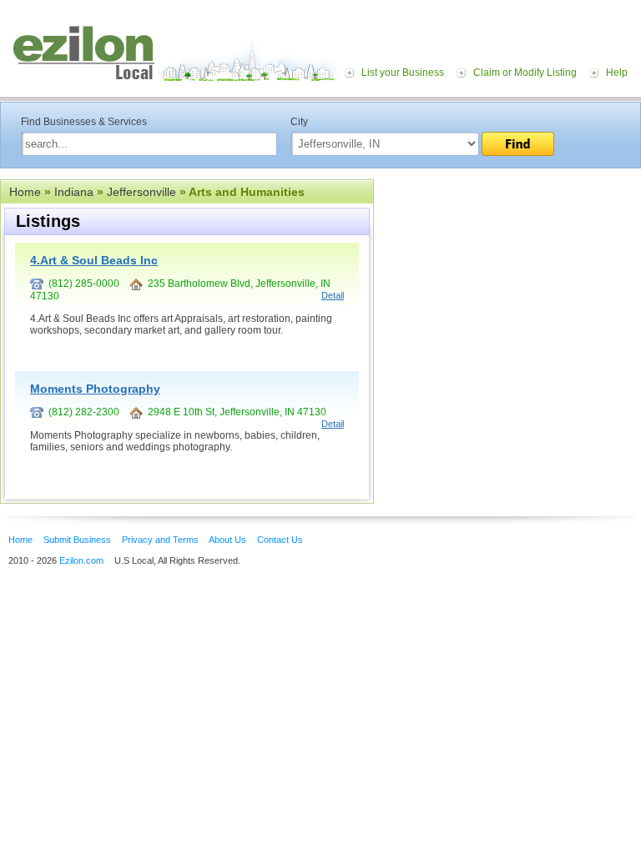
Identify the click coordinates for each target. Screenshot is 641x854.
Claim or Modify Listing (525, 72)
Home (25, 191)
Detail (332, 295)
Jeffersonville (141, 191)
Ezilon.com (81, 560)
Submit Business (77, 540)
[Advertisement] (507, 282)
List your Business (402, 72)
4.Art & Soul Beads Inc (94, 260)
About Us (227, 540)
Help (617, 72)
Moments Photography (95, 388)
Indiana (73, 191)
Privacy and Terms (160, 540)
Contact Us (280, 540)
